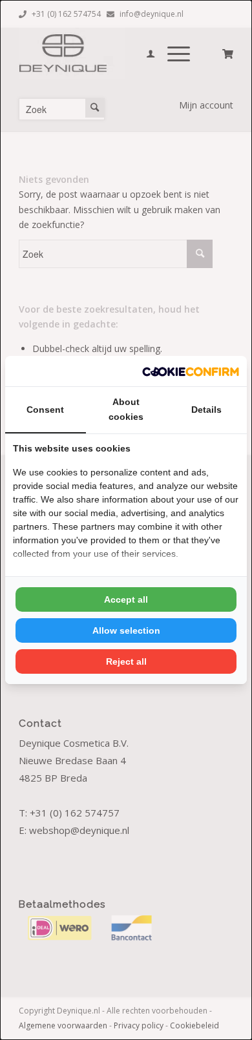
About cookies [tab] (126, 409)
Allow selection (126, 630)
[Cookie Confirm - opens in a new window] (190, 371)
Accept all (126, 599)
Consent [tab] (45, 409)
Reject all (126, 661)
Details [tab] (206, 409)
